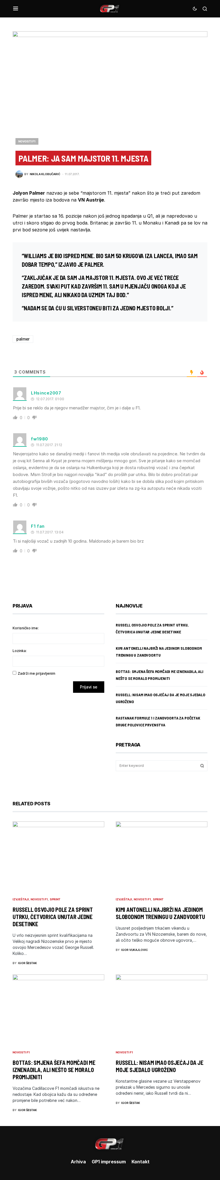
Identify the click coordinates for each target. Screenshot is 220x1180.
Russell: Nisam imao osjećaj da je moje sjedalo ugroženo (159, 1066)
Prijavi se (88, 686)
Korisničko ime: (26, 628)
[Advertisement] (58, 742)
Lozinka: (20, 651)
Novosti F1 (27, 141)
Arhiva (78, 1161)
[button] (16, 8)
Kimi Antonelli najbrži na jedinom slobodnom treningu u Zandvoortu (160, 913)
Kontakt (140, 1161)
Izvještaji (21, 899)
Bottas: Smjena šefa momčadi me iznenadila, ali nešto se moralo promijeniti (54, 1069)
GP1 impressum (109, 1161)
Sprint (55, 899)
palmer (23, 338)
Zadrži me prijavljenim (36, 673)
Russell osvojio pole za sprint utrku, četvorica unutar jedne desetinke (53, 916)
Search (202, 766)
